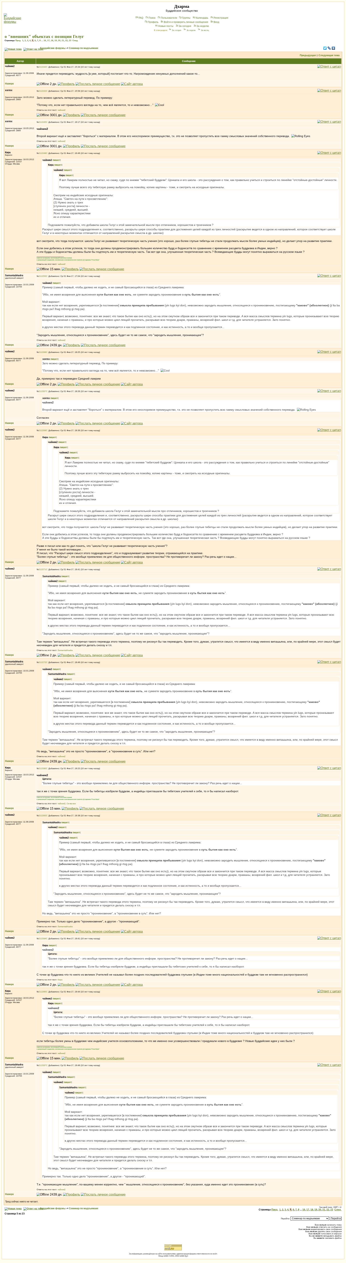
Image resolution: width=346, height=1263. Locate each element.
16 (45, 40)
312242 (42, 67)
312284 (42, 938)
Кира (60, 980)
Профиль (153, 22)
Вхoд (216, 22)
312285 (42, 992)
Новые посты (165, 26)
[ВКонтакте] (333, 48)
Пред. (18, 40)
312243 (42, 91)
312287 (42, 1065)
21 (63, 40)
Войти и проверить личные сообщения (186, 22)
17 (48, 40)
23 (70, 40)
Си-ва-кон (71, 803)
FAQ (141, 17)
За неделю (203, 26)
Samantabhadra (65, 650)
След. (75, 40)
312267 (42, 391)
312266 (42, 352)
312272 (42, 662)
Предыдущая (308, 55)
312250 (42, 276)
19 (55, 40)
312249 (42, 153)
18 (52, 40)
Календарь (202, 17)
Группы (186, 17)
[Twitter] (325, 48)
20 (59, 40)
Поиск (152, 17)
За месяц (205, 30)
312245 (42, 122)
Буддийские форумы (52, 48)
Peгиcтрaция (221, 17)
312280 (42, 768)
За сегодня (185, 26)
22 (66, 40)
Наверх (9, 83)
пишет (56, 160)
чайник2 (61, 110)
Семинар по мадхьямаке (83, 48)
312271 (42, 569)
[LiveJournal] (329, 48)
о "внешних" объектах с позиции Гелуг (44, 36)
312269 (42, 430)
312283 (42, 815)
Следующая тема (329, 55)
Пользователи (169, 17)
